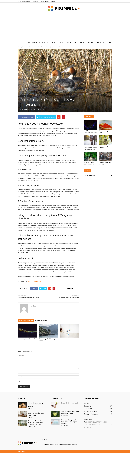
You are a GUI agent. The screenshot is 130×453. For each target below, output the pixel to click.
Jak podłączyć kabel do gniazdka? (27, 339)
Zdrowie (99, 43)
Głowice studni (90, 411)
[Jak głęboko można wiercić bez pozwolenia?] (90, 125)
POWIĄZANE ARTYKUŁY (26, 320)
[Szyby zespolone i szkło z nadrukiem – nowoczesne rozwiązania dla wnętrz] (22, 423)
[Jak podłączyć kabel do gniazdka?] (27, 331)
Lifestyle (43, 43)
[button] (110, 43)
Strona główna (36, 1)
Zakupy (90, 43)
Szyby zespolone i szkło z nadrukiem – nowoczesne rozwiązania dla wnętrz (35, 422)
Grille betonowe (91, 414)
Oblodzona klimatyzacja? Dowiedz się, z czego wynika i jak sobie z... (69, 421)
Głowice (87, 427)
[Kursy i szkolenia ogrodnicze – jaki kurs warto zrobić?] (55, 414)
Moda (53, 43)
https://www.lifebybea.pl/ (35, 281)
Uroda (82, 43)
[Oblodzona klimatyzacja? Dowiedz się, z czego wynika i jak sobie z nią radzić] (55, 422)
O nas (42, 1)
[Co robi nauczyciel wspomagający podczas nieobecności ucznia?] (90, 139)
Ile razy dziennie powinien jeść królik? (28, 298)
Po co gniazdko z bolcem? (67, 339)
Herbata (87, 406)
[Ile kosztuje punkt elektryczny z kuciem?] (48, 331)
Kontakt (53, 1)
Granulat (88, 419)
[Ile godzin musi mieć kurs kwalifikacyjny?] (90, 156)
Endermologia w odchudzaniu (69, 403)
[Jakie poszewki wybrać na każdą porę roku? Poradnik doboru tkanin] (22, 414)
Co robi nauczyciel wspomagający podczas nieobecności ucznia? (90, 147)
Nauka (86, 403)
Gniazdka (29, 96)
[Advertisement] (65, 27)
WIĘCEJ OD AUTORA (41, 320)
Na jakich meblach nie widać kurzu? (69, 298)
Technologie (71, 43)
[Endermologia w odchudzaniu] (55, 405)
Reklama (47, 1)
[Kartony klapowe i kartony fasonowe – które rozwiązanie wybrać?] (22, 405)
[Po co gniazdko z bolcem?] (69, 331)
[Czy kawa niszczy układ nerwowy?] (105, 156)
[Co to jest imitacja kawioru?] (105, 139)
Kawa (86, 417)
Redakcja (26, 109)
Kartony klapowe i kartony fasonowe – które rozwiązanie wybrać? (37, 404)
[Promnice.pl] (65, 8)
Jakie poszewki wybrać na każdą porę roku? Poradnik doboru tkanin (36, 413)
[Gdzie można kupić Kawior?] (105, 125)
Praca (60, 43)
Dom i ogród (31, 43)
